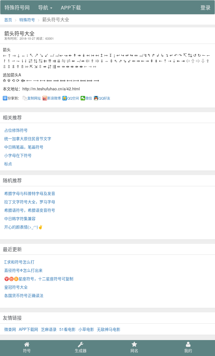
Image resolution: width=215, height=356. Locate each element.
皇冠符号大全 (16, 287)
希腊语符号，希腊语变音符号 (29, 210)
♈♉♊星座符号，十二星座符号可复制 (38, 278)
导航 (44, 7)
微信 (88, 98)
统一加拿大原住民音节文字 (27, 138)
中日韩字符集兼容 (20, 218)
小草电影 (86, 329)
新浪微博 (54, 98)
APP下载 (71, 7)
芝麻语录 (49, 329)
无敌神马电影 (108, 329)
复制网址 (34, 98)
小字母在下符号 (18, 155)
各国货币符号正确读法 (23, 295)
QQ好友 (104, 98)
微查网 (10, 329)
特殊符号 (27, 19)
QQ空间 (73, 98)
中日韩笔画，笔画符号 (23, 147)
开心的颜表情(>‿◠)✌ (23, 227)
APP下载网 (28, 329)
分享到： (14, 98)
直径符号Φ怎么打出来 (23, 270)
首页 (8, 19)
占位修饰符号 (16, 130)
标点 (8, 163)
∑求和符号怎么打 (19, 262)
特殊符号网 (17, 7)
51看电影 (67, 329)
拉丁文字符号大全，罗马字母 (29, 201)
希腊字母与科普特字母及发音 (29, 193)
